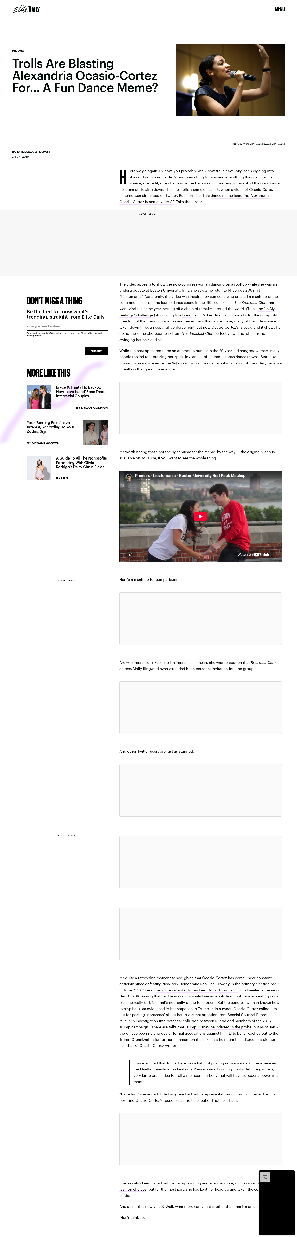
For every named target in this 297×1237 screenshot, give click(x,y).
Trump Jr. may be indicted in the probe (218, 1027)
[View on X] (200, 408)
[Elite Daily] (26, 9)
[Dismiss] (290, 1174)
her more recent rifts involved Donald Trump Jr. (196, 990)
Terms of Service (89, 333)
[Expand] (263, 1174)
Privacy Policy (34, 335)
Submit (96, 351)
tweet (187, 315)
